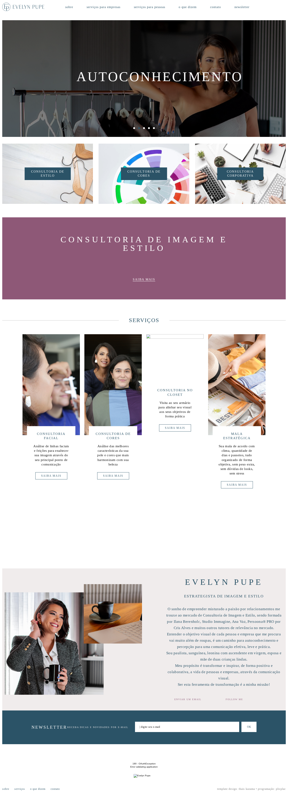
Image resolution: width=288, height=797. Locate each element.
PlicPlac (281, 788)
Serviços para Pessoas (149, 7)
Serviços (19, 789)
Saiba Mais (144, 279)
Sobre (69, 7)
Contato (215, 7)
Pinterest (285, 7)
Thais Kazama (247, 788)
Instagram (277, 7)
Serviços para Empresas (103, 7)
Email (207, 699)
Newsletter (242, 7)
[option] (144, 78)
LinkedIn (262, 699)
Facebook (271, 7)
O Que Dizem (188, 7)
